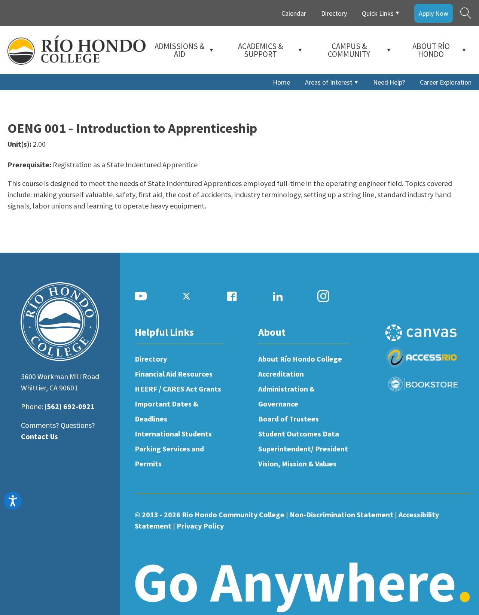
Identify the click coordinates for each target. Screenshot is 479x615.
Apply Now (433, 13)
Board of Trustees (288, 418)
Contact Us (39, 436)
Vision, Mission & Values (297, 463)
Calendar (293, 13)
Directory (334, 13)
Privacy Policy (200, 525)
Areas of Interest (329, 82)
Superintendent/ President (303, 448)
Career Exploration (446, 82)
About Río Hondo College (300, 358)
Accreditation (281, 373)
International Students (173, 433)
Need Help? (389, 82)
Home (281, 82)
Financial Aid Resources (174, 373)
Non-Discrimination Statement (341, 514)
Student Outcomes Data (298, 433)
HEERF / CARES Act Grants (178, 388)
